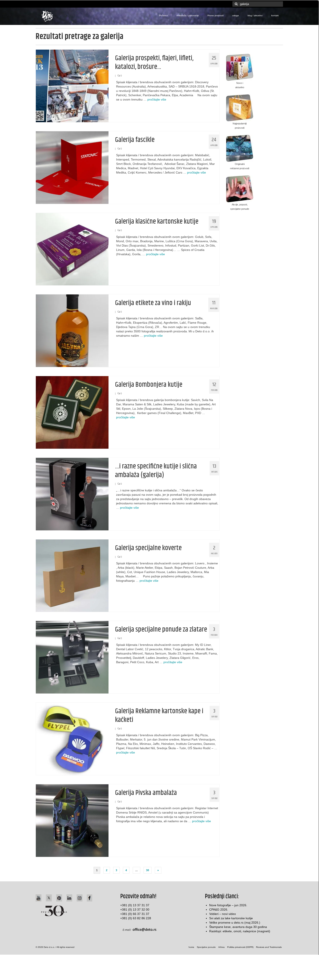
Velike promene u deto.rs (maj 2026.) (234, 922)
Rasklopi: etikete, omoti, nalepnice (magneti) (239, 931)
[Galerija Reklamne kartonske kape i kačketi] (72, 738)
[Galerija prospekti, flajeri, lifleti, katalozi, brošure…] (72, 85)
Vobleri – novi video (222, 914)
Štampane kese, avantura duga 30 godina (238, 927)
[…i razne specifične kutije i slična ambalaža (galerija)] (72, 493)
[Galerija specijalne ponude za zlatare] (72, 657)
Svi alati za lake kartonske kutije (231, 918)
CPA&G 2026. (218, 909)
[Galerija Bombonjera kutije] (72, 412)
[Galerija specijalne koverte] (72, 575)
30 (147, 870)
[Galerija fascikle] (72, 167)
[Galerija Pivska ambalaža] (72, 820)
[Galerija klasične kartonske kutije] (72, 249)
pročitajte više (156, 99)
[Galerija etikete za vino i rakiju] (72, 330)
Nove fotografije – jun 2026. (228, 905)
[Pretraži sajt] (235, 4)
